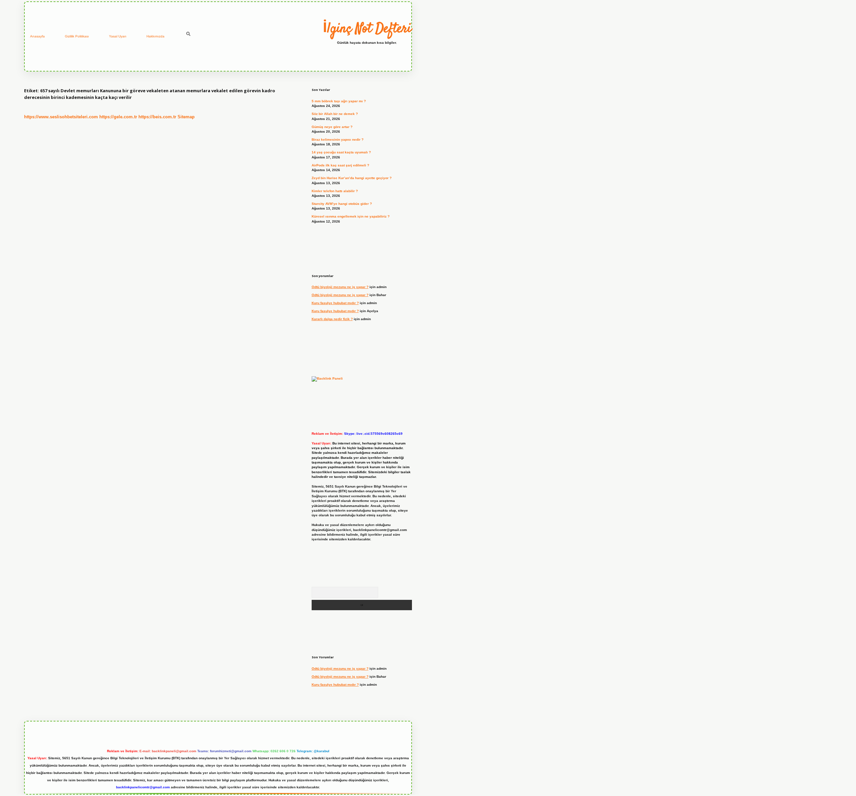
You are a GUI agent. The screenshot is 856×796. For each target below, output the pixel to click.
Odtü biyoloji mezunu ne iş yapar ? (340, 287)
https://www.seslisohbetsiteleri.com (61, 116)
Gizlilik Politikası (77, 36)
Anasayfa (37, 36)
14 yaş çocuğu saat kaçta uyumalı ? (341, 152)
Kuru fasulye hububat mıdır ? (335, 303)
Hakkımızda (155, 36)
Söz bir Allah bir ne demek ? (335, 114)
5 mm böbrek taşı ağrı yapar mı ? (339, 101)
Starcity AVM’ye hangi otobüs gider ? (342, 204)
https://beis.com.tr (157, 116)
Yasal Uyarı (117, 36)
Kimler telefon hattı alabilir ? (335, 191)
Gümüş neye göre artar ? (332, 127)
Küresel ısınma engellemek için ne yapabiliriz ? (351, 216)
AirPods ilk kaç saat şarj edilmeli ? (340, 165)
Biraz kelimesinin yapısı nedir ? (337, 139)
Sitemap (186, 116)
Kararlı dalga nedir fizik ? (332, 319)
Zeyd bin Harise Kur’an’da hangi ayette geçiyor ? (352, 178)
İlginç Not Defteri (367, 29)
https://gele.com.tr (118, 116)
